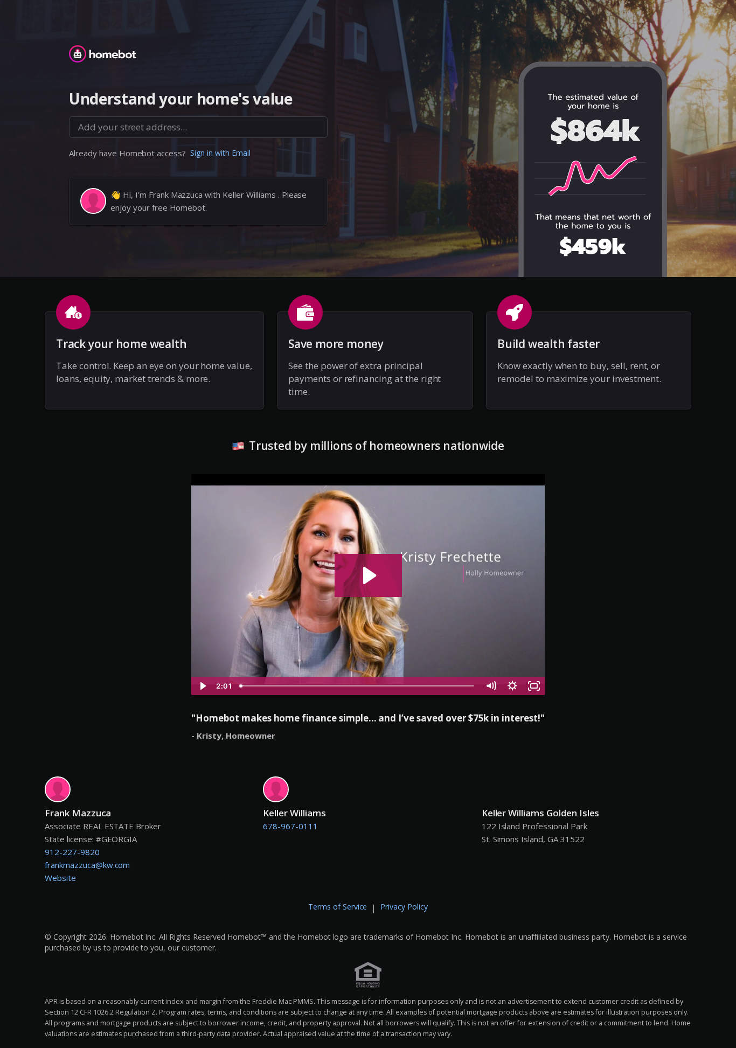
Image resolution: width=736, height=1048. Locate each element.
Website (60, 877)
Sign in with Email (220, 153)
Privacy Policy (404, 906)
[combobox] (198, 127)
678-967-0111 (290, 826)
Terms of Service (337, 906)
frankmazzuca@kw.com (87, 864)
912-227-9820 (72, 851)
